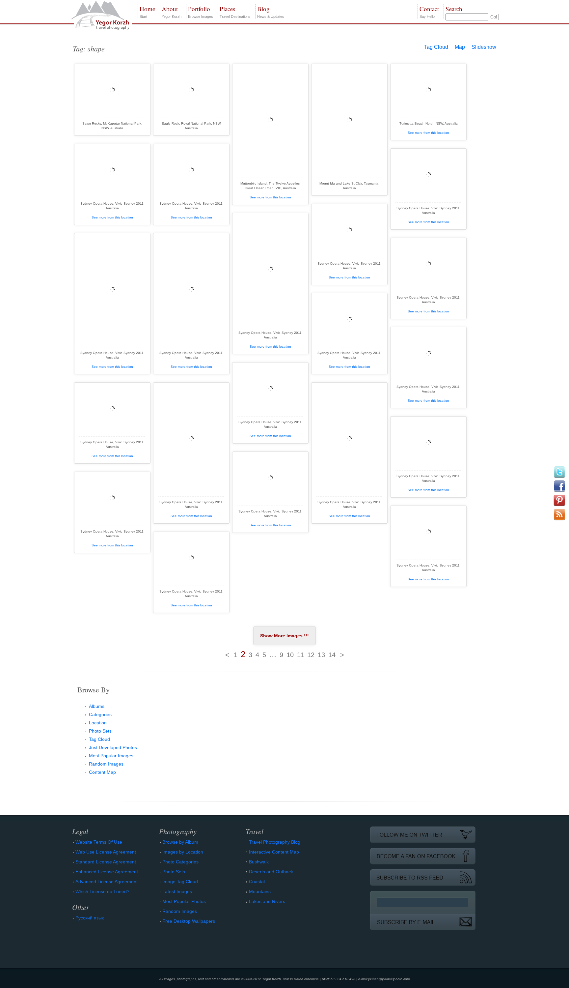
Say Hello (429, 11)
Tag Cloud (436, 47)
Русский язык (89, 917)
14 (332, 654)
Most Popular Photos (184, 901)
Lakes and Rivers (267, 901)
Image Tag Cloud (180, 881)
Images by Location (182, 852)
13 (321, 654)
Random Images (106, 764)
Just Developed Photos (113, 747)
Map (460, 47)
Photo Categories (180, 861)
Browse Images (200, 11)
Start (147, 11)
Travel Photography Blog (274, 842)
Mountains (260, 891)
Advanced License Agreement (106, 881)
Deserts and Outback (271, 871)
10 (290, 654)
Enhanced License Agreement (106, 871)
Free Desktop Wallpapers (188, 921)
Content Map (102, 772)
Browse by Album (180, 842)
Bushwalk (259, 861)
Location (98, 722)
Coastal (257, 881)
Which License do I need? (102, 891)
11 (300, 654)
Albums (96, 706)
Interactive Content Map (274, 852)
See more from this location (270, 197)
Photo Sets (100, 731)
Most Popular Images (111, 755)
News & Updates (270, 11)
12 (310, 654)
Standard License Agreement (105, 861)
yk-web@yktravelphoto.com (389, 979)
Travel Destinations (235, 11)
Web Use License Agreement (105, 852)
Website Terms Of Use (98, 842)
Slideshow (484, 47)
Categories (100, 714)
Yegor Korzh (171, 11)
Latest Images (177, 891)
